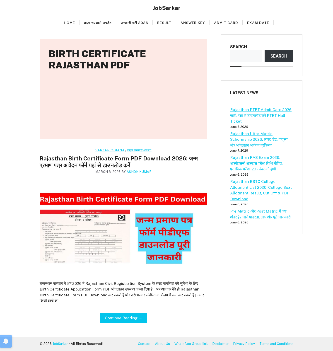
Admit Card (226, 23)
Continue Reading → (123, 318)
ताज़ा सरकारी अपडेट (98, 23)
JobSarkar (167, 8)
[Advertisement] (123, 107)
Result (164, 23)
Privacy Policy (244, 344)
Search (238, 46)
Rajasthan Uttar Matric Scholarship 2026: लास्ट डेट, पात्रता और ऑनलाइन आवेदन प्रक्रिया (259, 139)
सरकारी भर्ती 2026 (134, 23)
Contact (144, 344)
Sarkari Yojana (109, 150)
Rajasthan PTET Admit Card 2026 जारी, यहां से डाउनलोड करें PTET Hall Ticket (261, 115)
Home (69, 23)
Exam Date (258, 23)
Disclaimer (220, 344)
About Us (162, 344)
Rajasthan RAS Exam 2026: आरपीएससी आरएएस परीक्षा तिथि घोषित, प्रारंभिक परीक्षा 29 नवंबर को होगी (256, 163)
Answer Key (193, 23)
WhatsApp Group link (191, 344)
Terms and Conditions (276, 344)
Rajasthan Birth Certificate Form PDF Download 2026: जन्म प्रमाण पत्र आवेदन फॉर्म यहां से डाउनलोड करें (119, 162)
